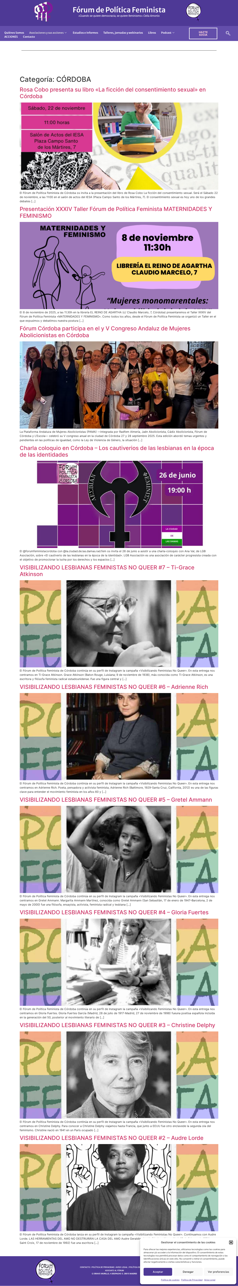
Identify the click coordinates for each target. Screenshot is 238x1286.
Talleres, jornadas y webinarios (123, 32)
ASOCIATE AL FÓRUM (114, 1270)
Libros (152, 32)
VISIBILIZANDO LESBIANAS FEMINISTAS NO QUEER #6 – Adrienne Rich (114, 686)
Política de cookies (170, 1280)
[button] (231, 1242)
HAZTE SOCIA (203, 33)
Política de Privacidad (191, 1280)
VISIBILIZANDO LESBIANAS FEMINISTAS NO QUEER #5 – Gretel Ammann (116, 799)
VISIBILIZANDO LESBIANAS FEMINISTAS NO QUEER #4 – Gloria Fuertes (114, 912)
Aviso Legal (209, 1280)
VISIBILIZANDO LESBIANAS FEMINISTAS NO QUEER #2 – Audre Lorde (112, 1137)
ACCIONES (11, 36)
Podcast (166, 32)
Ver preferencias (218, 1271)
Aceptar (158, 1271)
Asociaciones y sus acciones (46, 32)
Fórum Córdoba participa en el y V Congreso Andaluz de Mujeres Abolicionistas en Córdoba (105, 331)
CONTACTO (85, 1267)
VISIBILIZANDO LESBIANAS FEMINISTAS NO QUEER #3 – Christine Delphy (117, 1025)
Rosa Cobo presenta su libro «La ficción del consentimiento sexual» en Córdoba (113, 93)
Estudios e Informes (85, 32)
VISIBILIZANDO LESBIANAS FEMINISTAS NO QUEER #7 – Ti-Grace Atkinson (107, 570)
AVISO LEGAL (122, 1267)
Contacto (29, 36)
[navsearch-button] (228, 33)
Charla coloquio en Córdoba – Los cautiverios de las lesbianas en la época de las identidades (117, 451)
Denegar (188, 1271)
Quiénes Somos (14, 32)
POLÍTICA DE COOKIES (139, 1267)
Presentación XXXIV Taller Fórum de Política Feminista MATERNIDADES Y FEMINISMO (116, 212)
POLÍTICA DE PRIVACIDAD (103, 1267)
